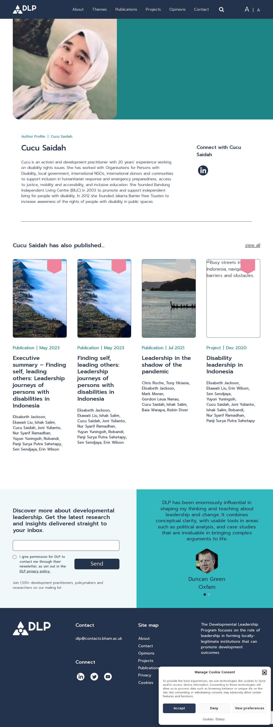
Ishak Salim (45, 422)
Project (213, 348)
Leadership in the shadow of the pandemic (166, 365)
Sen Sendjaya (25, 449)
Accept (179, 708)
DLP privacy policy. (35, 571)
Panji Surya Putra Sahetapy (37, 444)
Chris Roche (153, 383)
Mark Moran (152, 393)
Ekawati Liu (23, 422)
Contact (201, 9)
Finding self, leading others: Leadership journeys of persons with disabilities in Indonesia (98, 378)
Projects (153, 9)
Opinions (177, 9)
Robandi (51, 438)
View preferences (249, 708)
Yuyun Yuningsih (27, 438)
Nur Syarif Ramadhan (31, 433)
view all (252, 245)
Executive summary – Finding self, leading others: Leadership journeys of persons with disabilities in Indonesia (39, 382)
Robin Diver (177, 410)
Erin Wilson (49, 449)
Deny (214, 708)
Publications (126, 9)
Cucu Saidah (24, 427)
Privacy (220, 719)
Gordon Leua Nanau (160, 399)
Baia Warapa (153, 410)
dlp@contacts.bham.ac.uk (99, 638)
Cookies (208, 719)
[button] (264, 672)
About (78, 9)
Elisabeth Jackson (29, 416)
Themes (99, 9)
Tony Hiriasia (177, 383)
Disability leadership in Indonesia (224, 365)
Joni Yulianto (49, 427)
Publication (23, 348)
